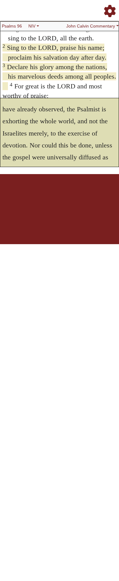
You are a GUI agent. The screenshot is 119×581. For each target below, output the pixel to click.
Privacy (90, 195)
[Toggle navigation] (108, 8)
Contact (103, 195)
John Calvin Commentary (90, 26)
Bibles (51, 195)
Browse (39, 195)
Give (59, 198)
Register (25, 195)
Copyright (76, 195)
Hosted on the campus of (29, 226)
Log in (12, 195)
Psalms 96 (12, 26)
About (62, 195)
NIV (31, 26)
